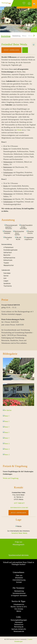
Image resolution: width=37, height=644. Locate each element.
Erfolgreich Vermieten (18, 595)
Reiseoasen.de (18, 631)
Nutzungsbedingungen (18, 620)
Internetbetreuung (18, 580)
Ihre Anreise (18, 609)
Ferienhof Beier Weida (19, 533)
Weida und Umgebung (10, 478)
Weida (19, 130)
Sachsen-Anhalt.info (18, 629)
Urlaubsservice (18, 604)
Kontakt (18, 582)
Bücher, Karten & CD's (18, 607)
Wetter (18, 611)
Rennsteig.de (18, 627)
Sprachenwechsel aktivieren (19, 555)
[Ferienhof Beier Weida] (18, 16)
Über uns (18, 575)
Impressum (18, 622)
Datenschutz (18, 624)
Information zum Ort (19, 507)
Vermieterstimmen (19, 593)
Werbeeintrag (18, 591)
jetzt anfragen (11, 50)
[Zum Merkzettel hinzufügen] (33, 44)
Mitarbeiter (18, 578)
